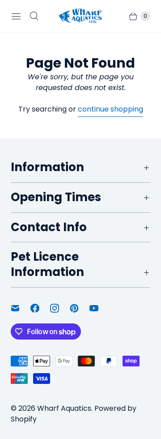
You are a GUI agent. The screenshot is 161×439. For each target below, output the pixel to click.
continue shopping (110, 109)
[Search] (34, 16)
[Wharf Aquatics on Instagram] (60, 308)
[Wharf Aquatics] (80, 16)
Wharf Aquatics (64, 408)
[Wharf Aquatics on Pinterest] (79, 308)
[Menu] (16, 16)
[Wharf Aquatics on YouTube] (99, 308)
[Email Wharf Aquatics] (20, 308)
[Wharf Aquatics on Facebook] (40, 308)
